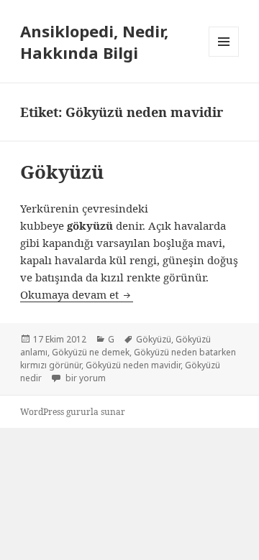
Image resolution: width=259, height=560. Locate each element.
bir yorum (84, 378)
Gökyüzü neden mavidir (133, 365)
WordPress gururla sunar (72, 412)
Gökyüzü (62, 172)
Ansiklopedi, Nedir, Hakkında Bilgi (94, 41)
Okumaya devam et (76, 294)
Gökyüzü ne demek (91, 352)
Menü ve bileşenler (224, 56)
